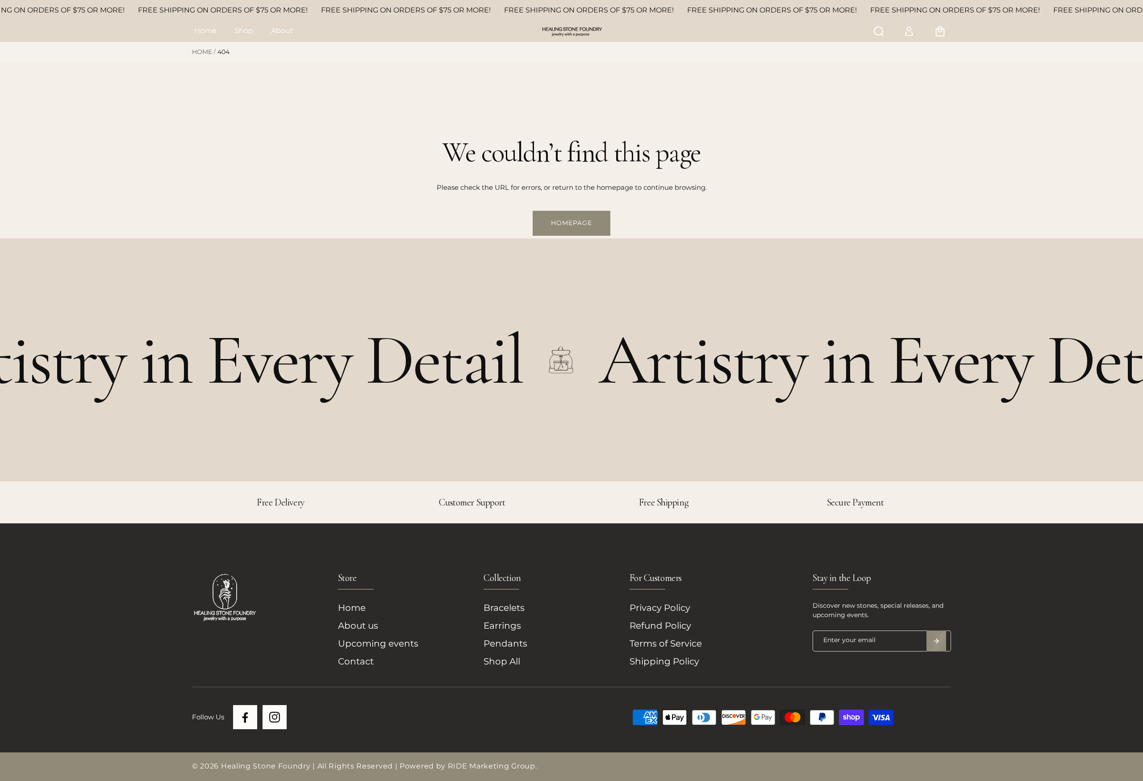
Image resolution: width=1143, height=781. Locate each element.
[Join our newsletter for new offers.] (936, 641)
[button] (243, 31)
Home (202, 52)
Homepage (571, 223)
